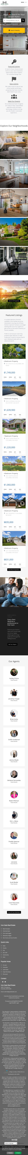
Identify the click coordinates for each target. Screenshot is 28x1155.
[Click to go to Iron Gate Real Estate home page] (4, 3)
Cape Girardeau (7, 972)
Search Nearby (15, 30)
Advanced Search (17, 25)
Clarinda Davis (6, 931)
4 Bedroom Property (11, 473)
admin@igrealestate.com (10, 991)
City (4, 950)
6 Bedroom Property (11, 361)
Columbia (5, 967)
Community (6, 955)
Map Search (6, 25)
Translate (15, 1145)
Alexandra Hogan (7, 935)
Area (4, 957)
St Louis (5, 965)
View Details (14, 680)
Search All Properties (14, 301)
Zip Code (5, 952)
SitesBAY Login (15, 1003)
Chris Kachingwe (7, 933)
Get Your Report (12, 644)
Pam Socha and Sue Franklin (10, 938)
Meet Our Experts (14, 101)
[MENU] (26, 2)
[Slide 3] (12, 50)
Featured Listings (14, 66)
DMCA (16, 1001)
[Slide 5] (17, 50)
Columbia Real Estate (9, 996)
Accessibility (12, 1001)
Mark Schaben (6, 929)
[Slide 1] (8, 50)
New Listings (14, 84)
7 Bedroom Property (11, 436)
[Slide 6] (19, 50)
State (4, 945)
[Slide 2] (10, 50)
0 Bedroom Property (11, 399)
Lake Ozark (5, 969)
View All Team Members (14, 912)
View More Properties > (14, 569)
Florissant (5, 974)
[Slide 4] (15, 50)
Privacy (7, 1001)
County (4, 948)
